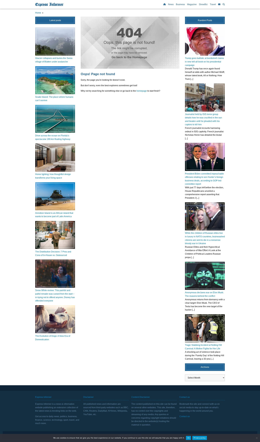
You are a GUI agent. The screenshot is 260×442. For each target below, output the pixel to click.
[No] (256, 438)
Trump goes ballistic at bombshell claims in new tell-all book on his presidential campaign (204, 61)
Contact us (184, 416)
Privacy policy (200, 438)
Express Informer (49, 4)
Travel (213, 4)
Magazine (192, 4)
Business (180, 4)
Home (38, 13)
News (171, 4)
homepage (141, 91)
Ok (188, 438)
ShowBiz (203, 4)
